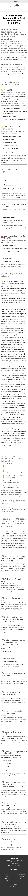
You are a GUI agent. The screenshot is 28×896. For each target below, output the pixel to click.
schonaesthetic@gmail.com (14, 865)
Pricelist (7, 880)
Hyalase (23, 358)
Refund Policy (21, 876)
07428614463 (15, 1)
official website (21, 844)
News (21, 878)
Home (7, 872)
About (7, 874)
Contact (21, 872)
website (3, 444)
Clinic (12, 316)
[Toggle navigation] (25, 9)
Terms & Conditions (21, 874)
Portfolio (7, 878)
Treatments (7, 876)
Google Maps (16, 444)
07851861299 (15, 863)
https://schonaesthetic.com (19, 500)
